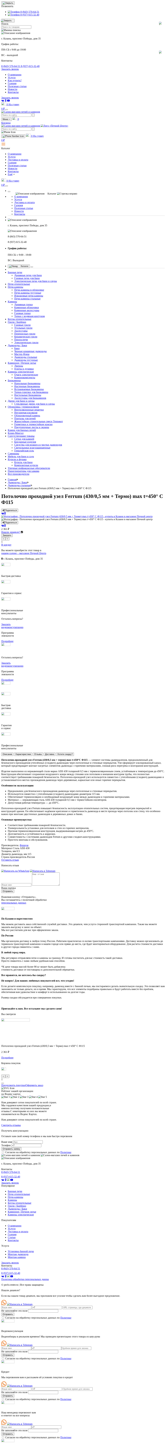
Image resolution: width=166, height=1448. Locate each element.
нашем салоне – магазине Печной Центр (23, 553)
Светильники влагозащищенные (32, 447)
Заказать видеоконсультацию (12, 626)
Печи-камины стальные (27, 298)
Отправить (8, 891)
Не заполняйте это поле (14, 1310)
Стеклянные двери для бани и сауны (34, 403)
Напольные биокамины (27, 383)
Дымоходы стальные (25, 357)
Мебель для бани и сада (21, 456)
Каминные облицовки (26, 307)
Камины (12, 301)
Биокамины (14, 380)
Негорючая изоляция (25, 412)
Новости (12, 89)
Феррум (24, 845)
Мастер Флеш (21, 354)
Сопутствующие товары (21, 436)
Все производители (18, 474)
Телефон (6, 1145)
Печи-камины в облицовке (29, 289)
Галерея (12, 83)
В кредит (6, 544)
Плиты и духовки (24, 368)
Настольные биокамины (27, 395)
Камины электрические (21, 371)
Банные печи (15, 272)
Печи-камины (15, 287)
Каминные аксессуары (26, 310)
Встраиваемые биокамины (29, 389)
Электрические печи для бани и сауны (35, 281)
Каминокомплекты (24, 377)
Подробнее (7, 641)
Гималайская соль (24, 450)
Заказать (7, 535)
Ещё (10, 174)
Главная (12, 479)
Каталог (24, 266)
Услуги (12, 77)
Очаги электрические (26, 374)
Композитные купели (26, 465)
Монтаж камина (17, 1257)
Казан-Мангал (16, 433)
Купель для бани (23, 462)
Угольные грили (23, 327)
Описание (7, 754)
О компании (14, 74)
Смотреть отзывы (11, 1125)
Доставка (49, 754)
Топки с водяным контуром (29, 316)
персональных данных (13, 902)
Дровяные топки (23, 304)
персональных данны (25, 1279)
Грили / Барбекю (17, 322)
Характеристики (23, 754)
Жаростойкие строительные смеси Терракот (38, 421)
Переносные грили (24, 333)
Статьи (12, 1237)
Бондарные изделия (25, 441)
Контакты (13, 92)
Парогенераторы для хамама (23, 471)
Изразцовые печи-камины (28, 295)
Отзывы (38, 754)
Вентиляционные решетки (29, 409)
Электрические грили (26, 342)
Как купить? (15, 80)
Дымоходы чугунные (26, 360)
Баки (17, 348)
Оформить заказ (34, 1085)
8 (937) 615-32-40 (30, 66)
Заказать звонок (10, 69)
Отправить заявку (11, 1149)
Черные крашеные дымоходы (30, 351)
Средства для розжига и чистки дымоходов (38, 444)
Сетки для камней (24, 439)
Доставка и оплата (18, 159)
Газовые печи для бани (27, 278)
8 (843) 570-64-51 (11, 66)
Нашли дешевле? (11, 532)
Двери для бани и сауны (21, 401)
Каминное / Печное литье (22, 363)
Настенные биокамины (27, 386)
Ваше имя (6, 1142)
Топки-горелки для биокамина (31, 392)
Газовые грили (22, 325)
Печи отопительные (19, 284)
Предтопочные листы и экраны (31, 427)
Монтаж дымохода (18, 1254)
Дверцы (18, 365)
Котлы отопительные (19, 319)
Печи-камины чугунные (27, 292)
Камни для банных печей (22, 430)
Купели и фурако (17, 459)
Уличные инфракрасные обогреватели (29, 468)
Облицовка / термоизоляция (23, 406)
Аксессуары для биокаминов (30, 398)
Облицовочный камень (27, 415)
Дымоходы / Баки (17, 345)
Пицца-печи (21, 339)
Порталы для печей (25, 418)
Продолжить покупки (13, 1085)
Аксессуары (21, 330)
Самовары (13, 453)
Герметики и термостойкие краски (33, 424)
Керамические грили (25, 336)
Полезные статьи (17, 86)
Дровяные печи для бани (28, 275)
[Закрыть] (9, 191)
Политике (65, 1152)
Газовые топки (22, 313)
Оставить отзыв (10, 860)
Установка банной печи (21, 1251)
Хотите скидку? (65, 754)
